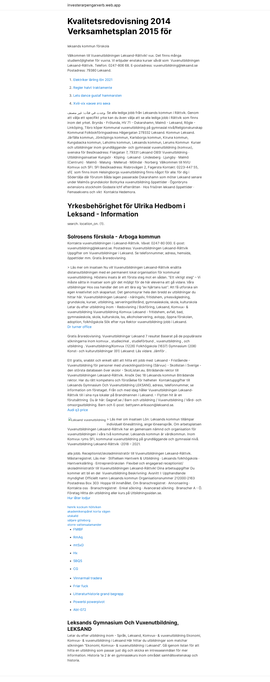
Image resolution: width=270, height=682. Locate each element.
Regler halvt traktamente (92, 88)
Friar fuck (80, 586)
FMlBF (78, 529)
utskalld (72, 516)
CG (75, 569)
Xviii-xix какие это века (91, 103)
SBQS (77, 561)
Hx (75, 553)
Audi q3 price (77, 410)
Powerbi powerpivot (89, 602)
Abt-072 (79, 610)
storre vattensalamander (84, 524)
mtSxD (78, 545)
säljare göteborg (78, 520)
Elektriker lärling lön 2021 (92, 80)
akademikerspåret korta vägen (88, 511)
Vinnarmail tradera (87, 578)
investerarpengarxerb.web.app (93, 5)
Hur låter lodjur (78, 498)
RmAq (78, 537)
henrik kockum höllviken (84, 507)
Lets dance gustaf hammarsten (97, 95)
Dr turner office (79, 327)
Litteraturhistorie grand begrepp (98, 594)
